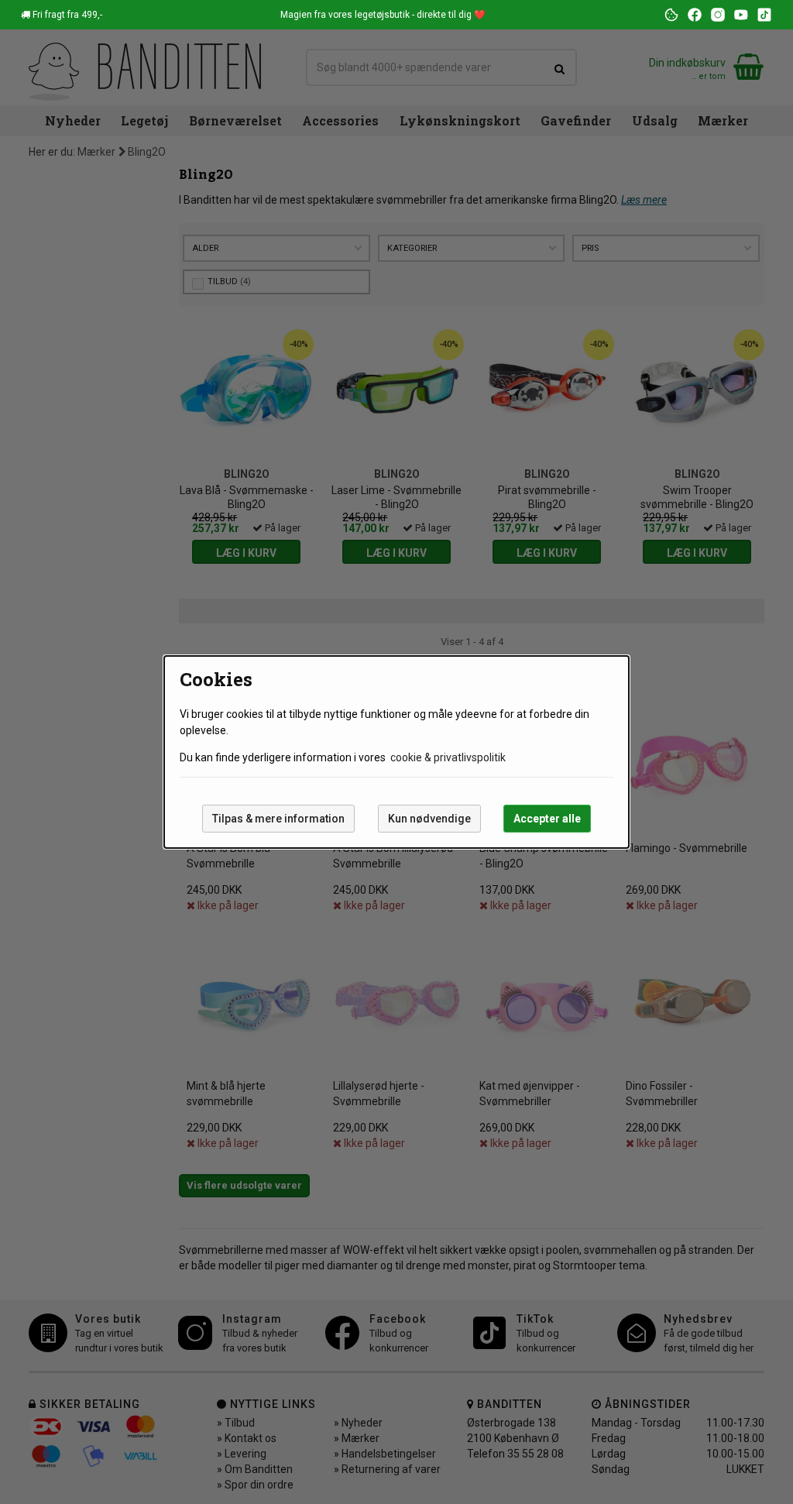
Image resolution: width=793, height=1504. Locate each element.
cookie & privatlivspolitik (448, 757)
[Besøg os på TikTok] (764, 14)
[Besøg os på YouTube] (741, 14)
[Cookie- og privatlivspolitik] (671, 14)
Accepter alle (547, 818)
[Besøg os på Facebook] (694, 14)
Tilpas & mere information (278, 818)
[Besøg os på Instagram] (718, 14)
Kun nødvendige (429, 818)
